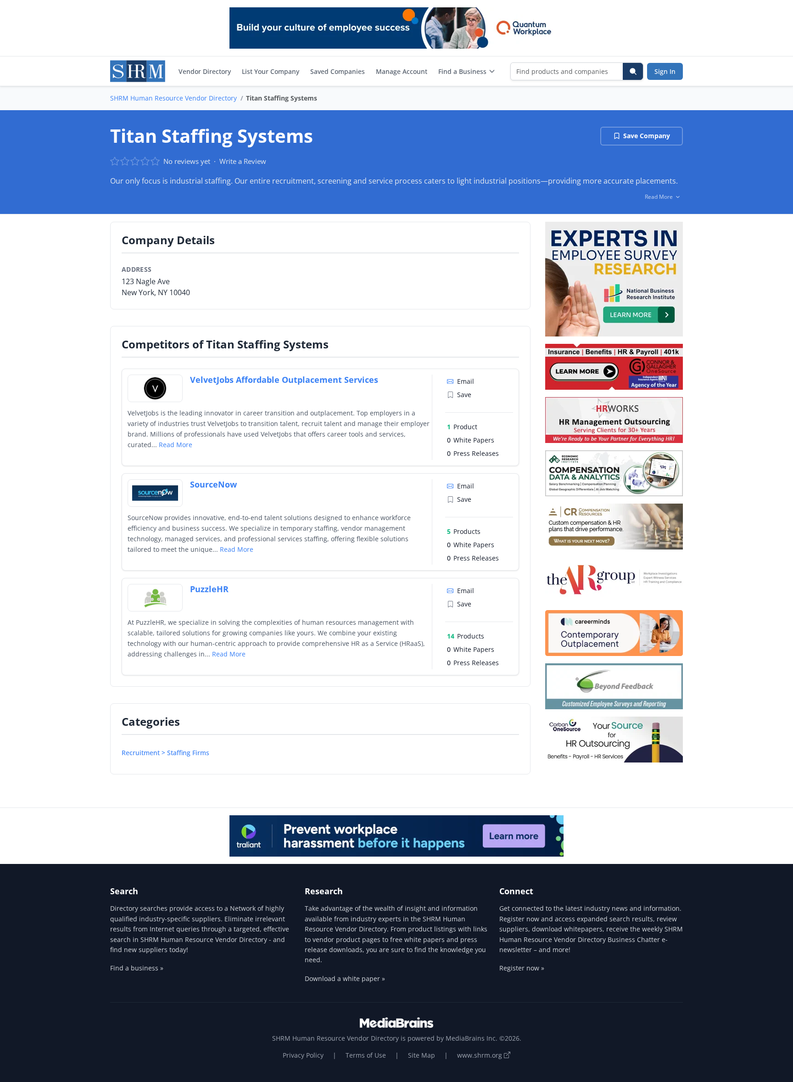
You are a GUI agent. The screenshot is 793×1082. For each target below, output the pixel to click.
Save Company (646, 135)
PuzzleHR (209, 588)
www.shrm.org (480, 1055)
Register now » (521, 968)
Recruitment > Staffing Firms (165, 752)
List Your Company (270, 71)
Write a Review (242, 161)
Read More (175, 444)
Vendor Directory (205, 71)
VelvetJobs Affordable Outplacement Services (284, 379)
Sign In (665, 71)
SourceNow (213, 484)
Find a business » (136, 968)
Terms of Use (366, 1055)
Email (465, 381)
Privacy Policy (303, 1055)
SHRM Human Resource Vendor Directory (173, 98)
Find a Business (462, 71)
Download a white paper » (345, 978)
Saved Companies (337, 71)
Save (464, 394)
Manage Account (401, 71)
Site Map (421, 1055)
